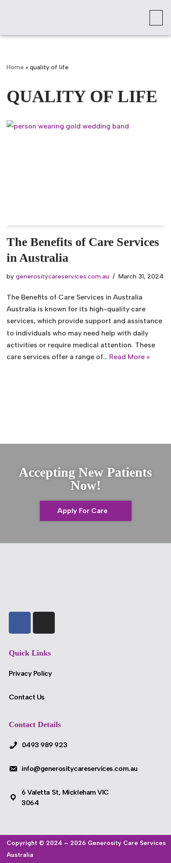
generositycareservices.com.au (62, 276)
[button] (156, 17)
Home (15, 67)
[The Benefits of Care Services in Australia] (85, 172)
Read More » (129, 357)
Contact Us (27, 697)
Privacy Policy (30, 673)
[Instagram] (44, 623)
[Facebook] (20, 623)
